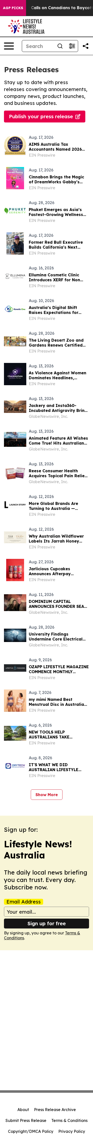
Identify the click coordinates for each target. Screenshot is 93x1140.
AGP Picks (13, 8)
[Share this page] (85, 46)
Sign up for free (47, 923)
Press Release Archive (55, 1109)
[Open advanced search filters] (72, 46)
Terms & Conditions (69, 1120)
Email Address (23, 902)
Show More (46, 794)
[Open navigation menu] (9, 46)
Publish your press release (41, 116)
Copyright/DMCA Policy (30, 1131)
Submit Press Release (25, 1120)
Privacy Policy (71, 1131)
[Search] (60, 46)
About (23, 1109)
